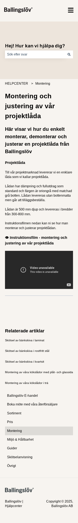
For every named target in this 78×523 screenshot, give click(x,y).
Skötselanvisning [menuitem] (19, 457)
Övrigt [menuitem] (11, 466)
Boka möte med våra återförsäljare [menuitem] (32, 404)
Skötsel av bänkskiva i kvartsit (24, 361)
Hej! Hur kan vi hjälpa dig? (35, 46)
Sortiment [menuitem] (14, 413)
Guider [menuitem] (12, 448)
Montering (42, 83)
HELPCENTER (16, 83)
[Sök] (69, 54)
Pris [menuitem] (10, 422)
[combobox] (35, 54)
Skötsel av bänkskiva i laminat (24, 340)
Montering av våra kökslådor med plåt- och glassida (39, 372)
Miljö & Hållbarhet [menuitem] (20, 439)
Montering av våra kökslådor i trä (26, 383)
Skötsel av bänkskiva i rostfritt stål (27, 350)
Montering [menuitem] (14, 431)
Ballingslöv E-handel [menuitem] (22, 395)
